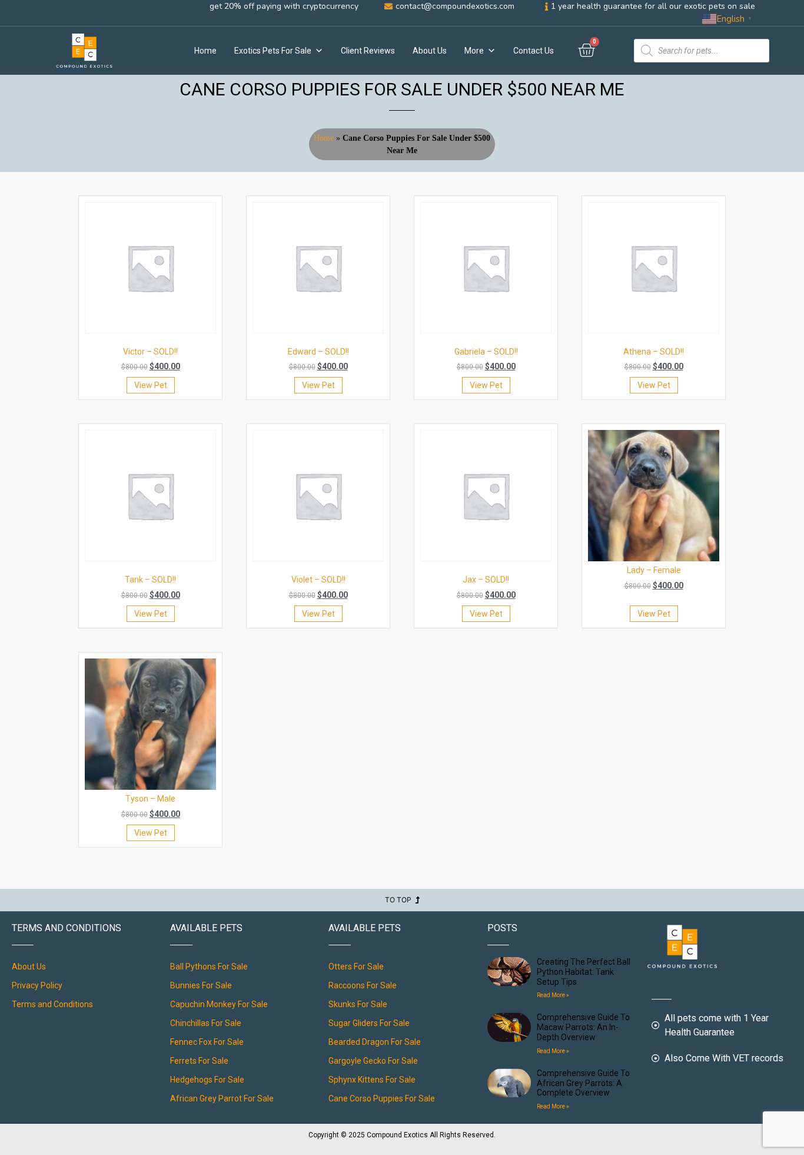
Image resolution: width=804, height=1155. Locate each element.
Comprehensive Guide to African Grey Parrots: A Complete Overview (583, 1083)
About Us (430, 50)
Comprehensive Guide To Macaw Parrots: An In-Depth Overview (583, 1027)
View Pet (150, 385)
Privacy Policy (37, 985)
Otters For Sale (356, 966)
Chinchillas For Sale (205, 1023)
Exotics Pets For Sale (272, 50)
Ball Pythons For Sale (209, 966)
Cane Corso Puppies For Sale (381, 1098)
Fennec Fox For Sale (207, 1042)
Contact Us (533, 50)
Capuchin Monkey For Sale (219, 1004)
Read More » (553, 995)
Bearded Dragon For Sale (374, 1042)
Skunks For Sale (357, 1004)
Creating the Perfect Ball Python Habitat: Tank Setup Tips (583, 972)
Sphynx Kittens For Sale (372, 1079)
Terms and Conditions (52, 1004)
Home (205, 50)
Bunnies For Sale (201, 985)
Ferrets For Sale (199, 1060)
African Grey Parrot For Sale (222, 1098)
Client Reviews (368, 50)
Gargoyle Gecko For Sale (373, 1060)
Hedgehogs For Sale (207, 1079)
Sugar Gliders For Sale (369, 1023)
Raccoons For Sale (362, 985)
